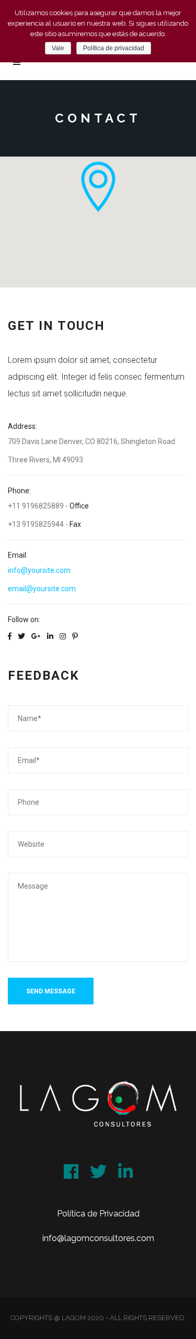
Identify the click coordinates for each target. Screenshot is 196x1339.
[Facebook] (71, 1166)
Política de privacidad (113, 48)
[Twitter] (98, 1166)
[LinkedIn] (125, 1166)
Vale (58, 48)
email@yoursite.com (42, 588)
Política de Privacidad (98, 1214)
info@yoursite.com (39, 570)
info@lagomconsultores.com (98, 1238)
